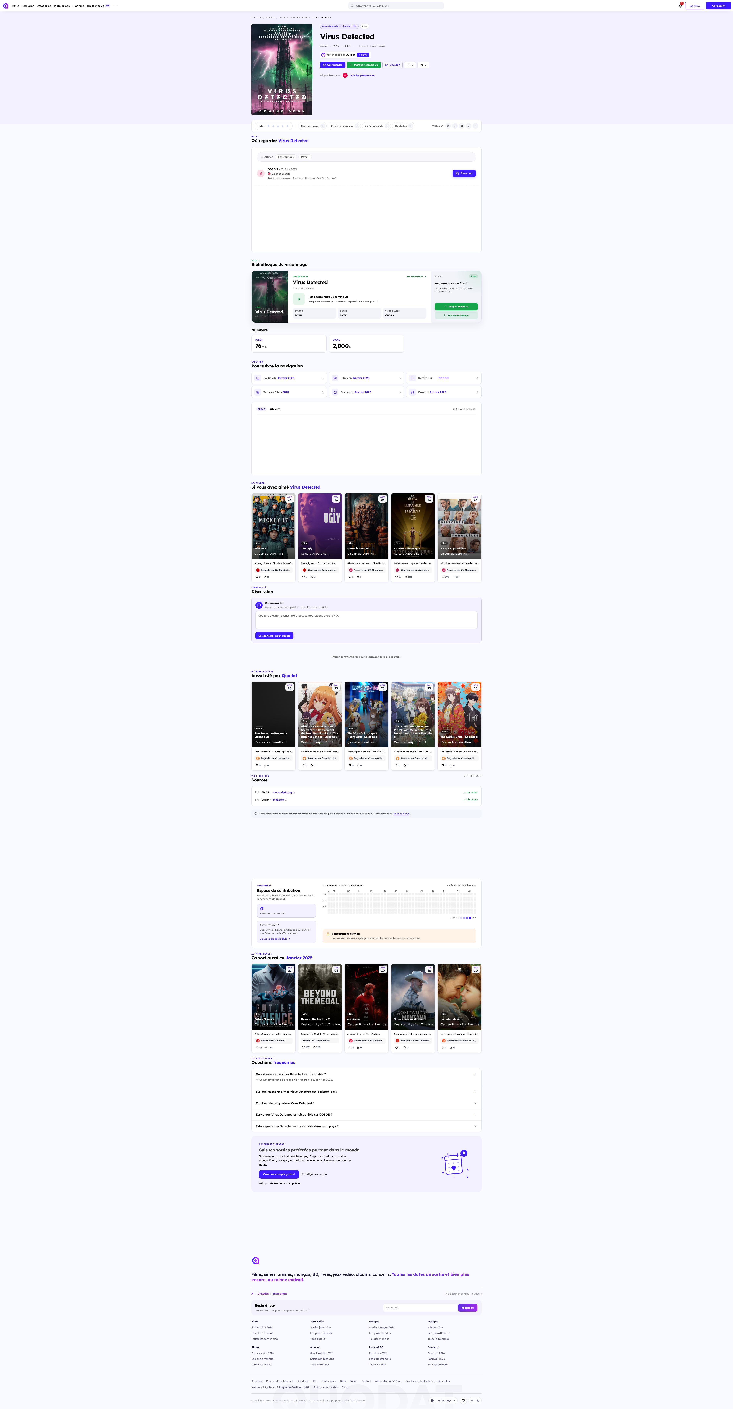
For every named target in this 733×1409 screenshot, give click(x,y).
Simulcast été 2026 (321, 1353)
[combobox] (396, 5)
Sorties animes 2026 (322, 1358)
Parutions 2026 (378, 1353)
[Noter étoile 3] (278, 126)
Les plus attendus (262, 1333)
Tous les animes (319, 1364)
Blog (343, 1380)
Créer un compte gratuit (279, 1174)
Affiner (268, 156)
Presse (354, 1380)
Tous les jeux (318, 1338)
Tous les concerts (438, 1364)
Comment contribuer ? (279, 1380)
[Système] (463, 1400)
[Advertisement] (366, 215)
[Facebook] (455, 126)
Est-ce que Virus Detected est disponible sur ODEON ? (294, 1114)
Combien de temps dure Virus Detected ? (285, 1103)
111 (458, 576)
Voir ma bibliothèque (458, 315)
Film (364, 26)
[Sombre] (478, 1400)
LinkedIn (263, 1293)
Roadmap (303, 1380)
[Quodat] (255, 1260)
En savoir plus (401, 813)
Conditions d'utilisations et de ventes (427, 1380)
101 (410, 576)
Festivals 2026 (436, 1358)
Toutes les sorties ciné (264, 1338)
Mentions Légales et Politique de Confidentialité (280, 1387)
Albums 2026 (435, 1327)
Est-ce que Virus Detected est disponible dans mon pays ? (297, 1126)
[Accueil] (6, 6)
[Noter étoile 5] (287, 126)
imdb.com (278, 799)
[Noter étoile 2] (273, 126)
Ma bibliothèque (415, 277)
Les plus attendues (262, 1358)
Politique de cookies (326, 1387)
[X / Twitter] (448, 126)
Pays (305, 156)
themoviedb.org (282, 792)
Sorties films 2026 (262, 1327)
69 (400, 576)
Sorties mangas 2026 (382, 1327)
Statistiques (329, 1380)
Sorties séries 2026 (262, 1353)
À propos (256, 1380)
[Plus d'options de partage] (475, 126)
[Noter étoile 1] (268, 126)
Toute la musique (438, 1338)
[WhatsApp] (462, 126)
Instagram (280, 1293)
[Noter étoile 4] (282, 126)
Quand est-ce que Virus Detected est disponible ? (291, 1074)
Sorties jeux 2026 (320, 1327)
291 (447, 576)
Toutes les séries (261, 1364)
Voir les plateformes (362, 75)
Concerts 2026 (436, 1353)
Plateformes (286, 156)
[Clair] (472, 1400)
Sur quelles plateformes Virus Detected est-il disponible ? (296, 1091)
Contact (366, 1380)
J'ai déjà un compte (314, 1174)
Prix (315, 1380)
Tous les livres (377, 1364)
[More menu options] (115, 6)
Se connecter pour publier (274, 635)
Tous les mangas (379, 1338)
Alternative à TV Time (388, 1380)
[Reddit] (468, 126)
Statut (345, 1387)
